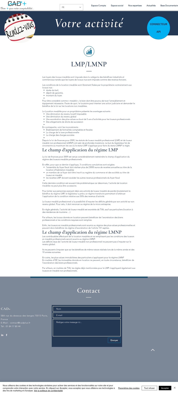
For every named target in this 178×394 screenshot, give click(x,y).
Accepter (165, 388)
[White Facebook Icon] (6, 335)
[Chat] (158, 27)
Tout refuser (149, 388)
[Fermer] (174, 388)
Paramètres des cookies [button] (128, 388)
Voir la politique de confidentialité (48, 390)
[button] (135, 5)
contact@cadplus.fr (20, 322)
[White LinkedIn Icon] (2, 335)
